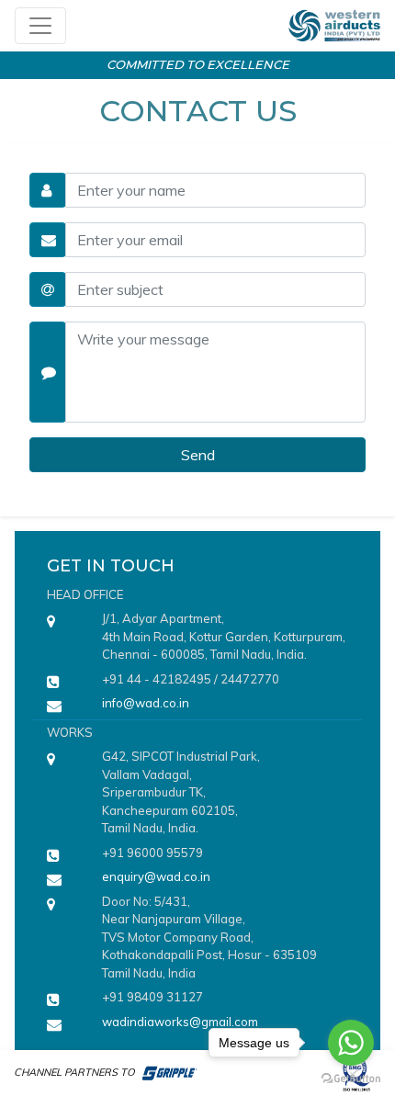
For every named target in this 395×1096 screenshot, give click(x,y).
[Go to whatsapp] (351, 1043)
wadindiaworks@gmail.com (180, 1021)
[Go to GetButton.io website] (351, 1077)
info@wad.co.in (145, 702)
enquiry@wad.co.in (156, 876)
